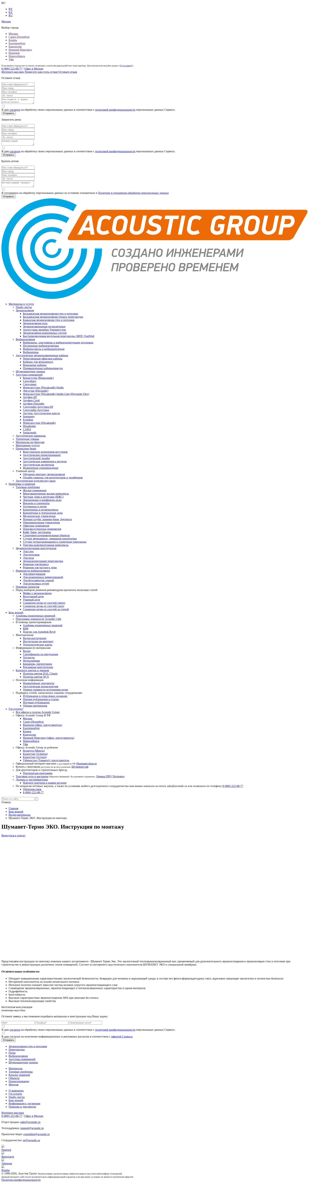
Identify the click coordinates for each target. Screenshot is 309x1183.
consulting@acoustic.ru (36, 1134)
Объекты (14, 1078)
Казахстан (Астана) (34, 757)
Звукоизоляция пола (35, 323)
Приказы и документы (22, 1106)
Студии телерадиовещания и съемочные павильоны (54, 541)
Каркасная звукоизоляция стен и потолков (48, 320)
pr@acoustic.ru (31, 1140)
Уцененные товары (27, 438)
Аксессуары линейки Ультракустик (44, 329)
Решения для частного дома (40, 567)
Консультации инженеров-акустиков (45, 451)
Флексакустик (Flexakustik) (39, 422)
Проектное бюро (26, 448)
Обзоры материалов (35, 705)
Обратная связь (32, 789)
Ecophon (28, 419)
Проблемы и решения (22, 483)
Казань (13, 40)
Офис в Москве (33, 68)
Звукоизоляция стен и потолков (28, 1046)
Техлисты (29, 657)
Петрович (118, 776)
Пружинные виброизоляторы (41, 345)
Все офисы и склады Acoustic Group (38, 712)
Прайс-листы (24, 307)
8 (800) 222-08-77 (11, 68)
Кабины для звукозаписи (38, 361)
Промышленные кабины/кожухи (43, 368)
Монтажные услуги (28, 445)
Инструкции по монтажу (38, 641)
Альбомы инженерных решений (35, 615)
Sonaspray (29, 416)
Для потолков (31, 554)
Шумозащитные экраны (30, 371)
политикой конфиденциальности (115, 109)
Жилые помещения (34, 490)
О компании (16, 1090)
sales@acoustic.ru (30, 1122)
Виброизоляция (25, 339)
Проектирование (19, 1081)
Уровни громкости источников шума (45, 689)
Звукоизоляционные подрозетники (44, 326)
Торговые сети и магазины (32, 776)
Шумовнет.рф (80, 766)
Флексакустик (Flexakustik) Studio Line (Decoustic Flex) (56, 393)
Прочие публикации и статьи (41, 699)
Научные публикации (36, 702)
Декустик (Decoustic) (35, 390)
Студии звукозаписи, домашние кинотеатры (50, 538)
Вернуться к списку (13, 835)
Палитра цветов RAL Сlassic (40, 673)
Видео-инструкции (34, 638)
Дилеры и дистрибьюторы (32, 779)
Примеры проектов (27, 586)
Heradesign (29, 426)
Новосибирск (17, 56)
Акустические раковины (31, 435)
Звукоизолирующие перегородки (43, 561)
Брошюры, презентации (37, 663)
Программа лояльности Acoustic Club (38, 618)
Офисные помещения (36, 525)
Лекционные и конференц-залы (42, 500)
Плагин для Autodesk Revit (39, 631)
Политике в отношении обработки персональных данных (133, 192)
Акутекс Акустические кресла (41, 413)
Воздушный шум (33, 596)
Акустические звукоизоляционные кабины (42, 355)
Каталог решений (19, 1074)
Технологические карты (37, 644)
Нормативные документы (38, 683)
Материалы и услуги (21, 303)
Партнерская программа (37, 773)
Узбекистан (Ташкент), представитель (46, 760)
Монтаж (14, 1084)
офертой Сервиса (121, 1036)
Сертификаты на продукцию (40, 654)
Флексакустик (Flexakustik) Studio (43, 387)
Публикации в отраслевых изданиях (45, 696)
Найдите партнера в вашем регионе (45, 782)
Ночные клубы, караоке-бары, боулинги (47, 519)
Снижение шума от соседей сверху (44, 602)
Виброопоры (31, 352)
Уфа (11, 59)
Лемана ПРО (104, 776)
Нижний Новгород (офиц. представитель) (48, 737)
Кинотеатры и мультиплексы (40, 509)
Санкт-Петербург (19, 36)
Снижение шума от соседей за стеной (46, 609)
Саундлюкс (30, 384)
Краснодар (15, 46)
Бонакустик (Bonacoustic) (38, 377)
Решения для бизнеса (36, 564)
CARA (27, 429)
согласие (15, 109)
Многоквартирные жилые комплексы (46, 493)
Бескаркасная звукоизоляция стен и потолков (50, 313)
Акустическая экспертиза (38, 464)
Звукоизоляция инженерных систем (45, 332)
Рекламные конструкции (38, 667)
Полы (12, 1052)
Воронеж (14, 52)
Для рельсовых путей (36, 583)
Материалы (16, 1068)
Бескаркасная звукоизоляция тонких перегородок (53, 316)
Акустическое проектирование (42, 455)
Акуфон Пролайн (33, 403)
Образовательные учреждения (41, 522)
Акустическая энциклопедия (40, 686)
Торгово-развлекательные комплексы (45, 545)
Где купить (15, 1093)
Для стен (28, 551)
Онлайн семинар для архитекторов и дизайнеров (53, 477)
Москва (13, 33)
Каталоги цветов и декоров (32, 670)
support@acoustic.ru (32, 1128)
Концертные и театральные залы (43, 512)
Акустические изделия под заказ (35, 480)
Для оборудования (34, 573)
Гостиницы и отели (35, 506)
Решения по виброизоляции (33, 570)
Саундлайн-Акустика (36, 410)
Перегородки (17, 1049)
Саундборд (29, 381)
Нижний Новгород (20, 49)
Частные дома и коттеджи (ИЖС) (43, 496)
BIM (25, 628)
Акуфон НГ (30, 397)
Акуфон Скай (31, 400)
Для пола (28, 557)
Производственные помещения (42, 528)
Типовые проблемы (28, 487)
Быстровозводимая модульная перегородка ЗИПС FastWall (58, 336)
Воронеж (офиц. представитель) (42, 724)
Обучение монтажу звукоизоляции (44, 474)
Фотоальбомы (31, 660)
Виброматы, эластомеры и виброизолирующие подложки (58, 342)
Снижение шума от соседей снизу (43, 606)
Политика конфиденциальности (21, 1179)
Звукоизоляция (25, 310)
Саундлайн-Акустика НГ (38, 406)
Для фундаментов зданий (38, 580)
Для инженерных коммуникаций (43, 577)
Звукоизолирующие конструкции (36, 548)
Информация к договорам (24, 1103)
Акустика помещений (29, 374)
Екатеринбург (17, 43)
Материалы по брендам (30, 442)
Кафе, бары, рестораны (37, 532)
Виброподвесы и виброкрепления (43, 348)
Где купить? (126, 65)
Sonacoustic (29, 432)
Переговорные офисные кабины (42, 358)
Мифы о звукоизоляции (37, 593)
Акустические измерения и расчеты (45, 461)
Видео (27, 651)
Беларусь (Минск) (34, 750)
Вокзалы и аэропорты (36, 503)
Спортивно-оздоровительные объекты (46, 535)
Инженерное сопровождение (40, 467)
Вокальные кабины (34, 365)
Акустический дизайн (36, 458)
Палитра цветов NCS (36, 676)
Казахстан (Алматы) (35, 753)
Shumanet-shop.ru (86, 763)
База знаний (16, 612)
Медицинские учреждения (39, 516)
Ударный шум (31, 599)
